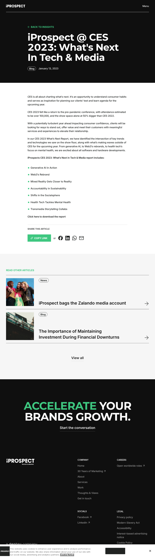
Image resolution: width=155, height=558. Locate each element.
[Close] (150, 551)
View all (77, 358)
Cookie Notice (67, 555)
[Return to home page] (15, 6)
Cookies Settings (115, 551)
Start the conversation (77, 428)
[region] (77, 551)
